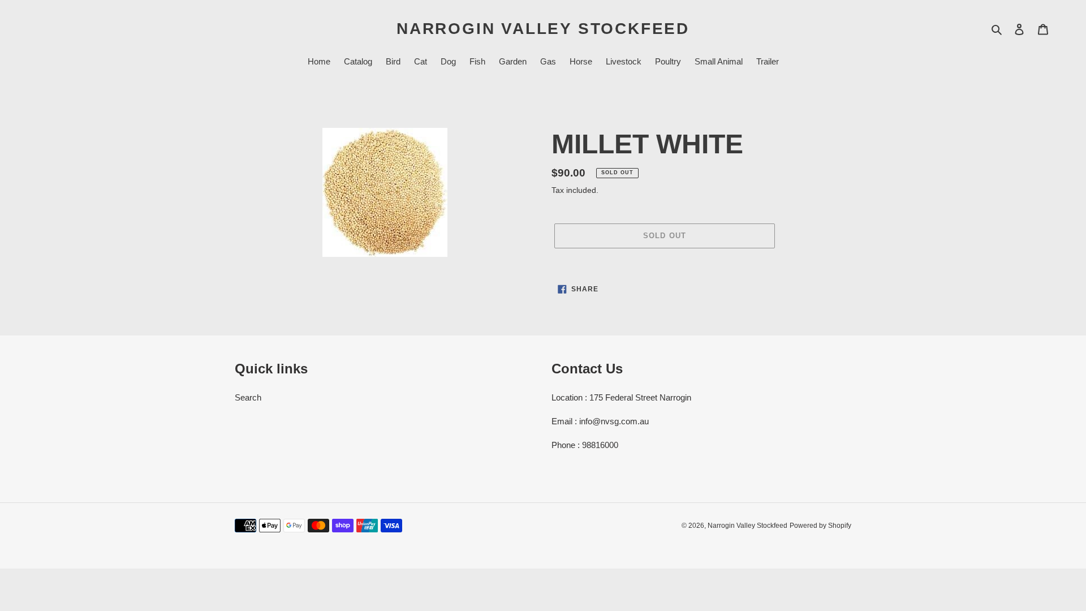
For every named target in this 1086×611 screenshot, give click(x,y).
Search (248, 397)
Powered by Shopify (820, 526)
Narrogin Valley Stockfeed (543, 28)
